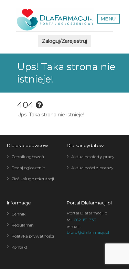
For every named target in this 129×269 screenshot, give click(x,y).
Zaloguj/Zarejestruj (64, 41)
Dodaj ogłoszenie (28, 167)
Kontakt (19, 247)
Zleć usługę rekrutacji (32, 178)
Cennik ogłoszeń (27, 156)
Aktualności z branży (92, 167)
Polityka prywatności (32, 236)
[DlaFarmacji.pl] (55, 19)
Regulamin (22, 225)
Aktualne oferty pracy (93, 156)
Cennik (18, 214)
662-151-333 (85, 219)
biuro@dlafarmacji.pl (88, 232)
